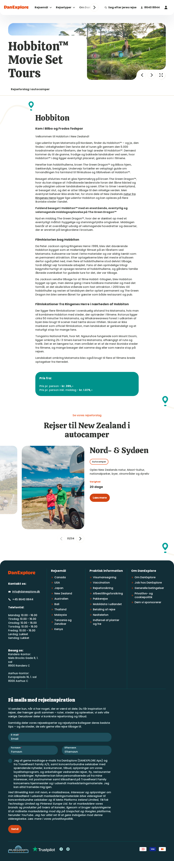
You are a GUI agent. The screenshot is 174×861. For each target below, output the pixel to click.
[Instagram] (68, 849)
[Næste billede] (151, 75)
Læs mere (100, 498)
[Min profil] (166, 7)
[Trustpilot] (43, 849)
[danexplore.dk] (21, 573)
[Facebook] (61, 849)
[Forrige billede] (142, 75)
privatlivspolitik (62, 819)
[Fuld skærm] (161, 75)
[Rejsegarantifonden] (18, 849)
